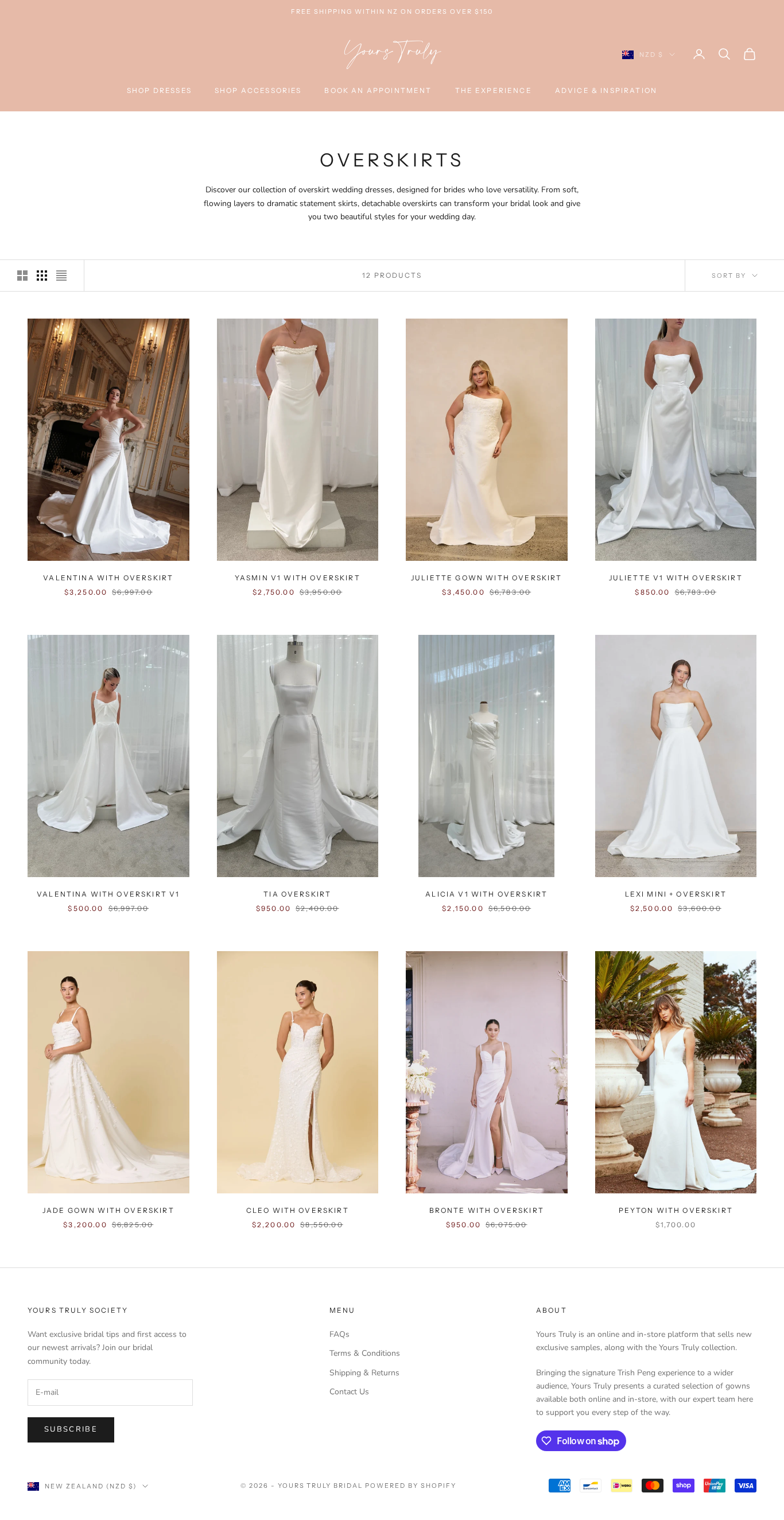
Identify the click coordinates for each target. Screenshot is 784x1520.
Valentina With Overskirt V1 (108, 894)
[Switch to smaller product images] (42, 275)
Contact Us (349, 1391)
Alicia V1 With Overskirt (486, 894)
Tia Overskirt (297, 894)
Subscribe (71, 1429)
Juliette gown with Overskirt (486, 577)
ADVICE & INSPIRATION (606, 90)
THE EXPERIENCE (493, 90)
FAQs (339, 1334)
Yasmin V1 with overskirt (297, 577)
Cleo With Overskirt (297, 1210)
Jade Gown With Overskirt (108, 1210)
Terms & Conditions (364, 1353)
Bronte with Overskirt (486, 1210)
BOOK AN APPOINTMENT (378, 90)
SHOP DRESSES (159, 90)
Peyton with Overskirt (676, 1210)
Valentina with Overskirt (108, 577)
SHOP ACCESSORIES (258, 90)
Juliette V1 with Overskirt (676, 577)
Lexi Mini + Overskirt (676, 894)
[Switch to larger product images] (22, 275)
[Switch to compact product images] (61, 275)
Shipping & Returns (364, 1372)
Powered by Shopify (410, 1486)
